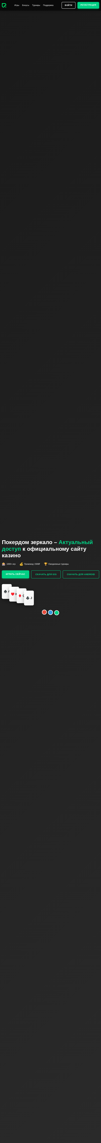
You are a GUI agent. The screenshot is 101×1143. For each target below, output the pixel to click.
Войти (68, 5)
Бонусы (25, 5)
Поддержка (48, 5)
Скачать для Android (81, 574)
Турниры (36, 5)
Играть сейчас (15, 574)
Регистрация (88, 5)
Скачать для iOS (46, 574)
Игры (16, 5)
